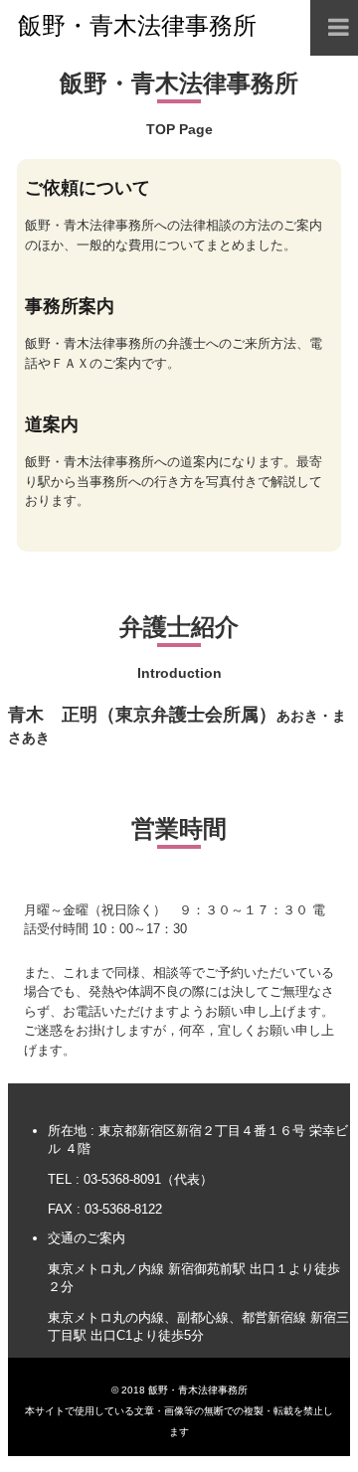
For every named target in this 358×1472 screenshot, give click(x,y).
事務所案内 (69, 306)
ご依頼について (87, 188)
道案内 (52, 424)
